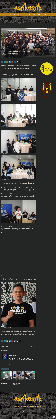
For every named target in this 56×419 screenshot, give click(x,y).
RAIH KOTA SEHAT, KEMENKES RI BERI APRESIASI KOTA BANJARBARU (29, 349)
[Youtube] (54, 1)
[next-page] (3, 386)
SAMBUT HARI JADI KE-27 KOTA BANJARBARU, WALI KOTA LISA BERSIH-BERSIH (30, 381)
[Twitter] (52, 1)
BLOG (41, 406)
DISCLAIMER (36, 406)
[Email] (20, 62)
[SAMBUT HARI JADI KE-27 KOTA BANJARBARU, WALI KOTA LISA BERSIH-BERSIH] (30, 375)
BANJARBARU (10, 26)
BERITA (9, 14)
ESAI (14, 14)
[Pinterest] (12, 62)
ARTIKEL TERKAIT (5, 369)
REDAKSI (20, 406)
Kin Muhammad (6, 56)
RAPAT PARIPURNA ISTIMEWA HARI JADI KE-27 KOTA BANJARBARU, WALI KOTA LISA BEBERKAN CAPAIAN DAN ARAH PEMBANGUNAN (18, 382)
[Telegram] (10, 62)
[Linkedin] (15, 62)
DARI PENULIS (11, 369)
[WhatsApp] (7, 62)
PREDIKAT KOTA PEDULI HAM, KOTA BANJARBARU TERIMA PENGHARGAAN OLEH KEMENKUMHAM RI (9, 349)
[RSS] (50, 1)
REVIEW (40, 14)
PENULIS (32, 406)
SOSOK (34, 14)
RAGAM (45, 14)
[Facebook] (48, 1)
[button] (53, 14)
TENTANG (16, 406)
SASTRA (19, 14)
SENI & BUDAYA (27, 14)
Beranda (2, 26)
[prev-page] (2, 386)
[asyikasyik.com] (28, 7)
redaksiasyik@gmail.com (30, 411)
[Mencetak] (17, 62)
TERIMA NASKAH (26, 406)
